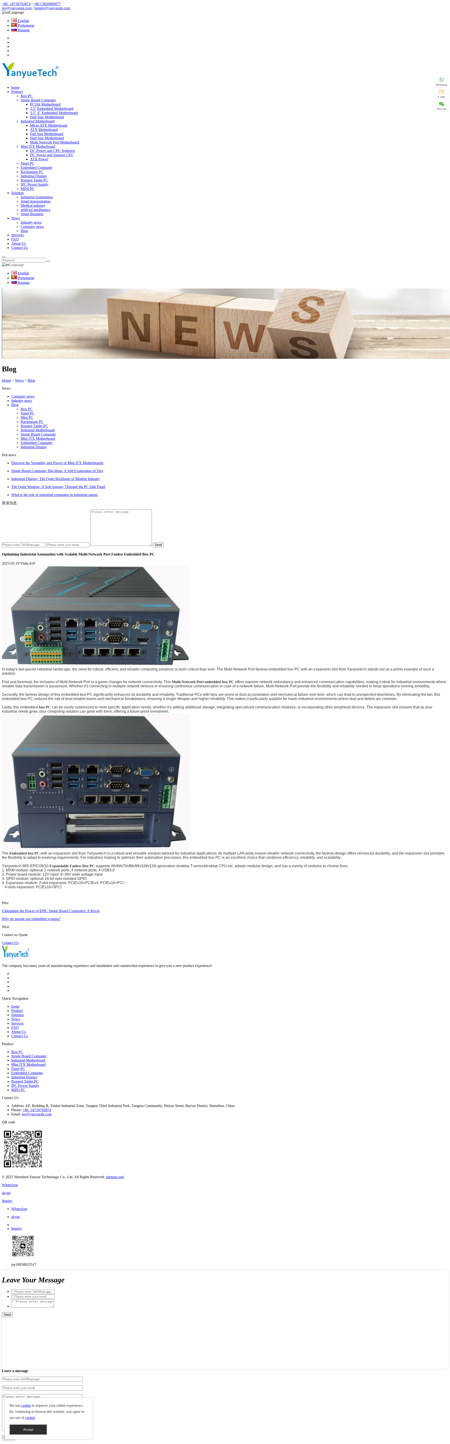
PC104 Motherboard (45, 104)
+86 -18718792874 (16, 4)
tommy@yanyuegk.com (52, 8)
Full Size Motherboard (46, 134)
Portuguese (25, 25)
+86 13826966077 (47, 4)
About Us (18, 243)
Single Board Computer (38, 100)
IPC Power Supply (35, 184)
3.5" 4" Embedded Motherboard (54, 113)
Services (17, 235)
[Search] (4, 257)
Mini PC (27, 417)
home (15, 87)
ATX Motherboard (44, 130)
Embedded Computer (36, 168)
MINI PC (28, 189)
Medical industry (33, 205)
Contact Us (19, 248)
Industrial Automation (37, 197)
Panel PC (27, 163)
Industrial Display (34, 176)
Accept (28, 1429)
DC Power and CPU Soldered (52, 151)
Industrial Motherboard (38, 121)
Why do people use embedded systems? (31, 919)
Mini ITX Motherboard (38, 146)
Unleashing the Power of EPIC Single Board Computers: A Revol (50, 911)
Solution (17, 193)
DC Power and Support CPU (51, 155)
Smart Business (32, 214)
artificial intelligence (35, 210)
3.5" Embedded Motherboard (51, 109)
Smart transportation (35, 201)
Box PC (27, 96)
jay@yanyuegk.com (17, 8)
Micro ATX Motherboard (48, 125)
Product (17, 92)
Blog (24, 231)
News (15, 218)
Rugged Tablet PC (34, 180)
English (23, 21)
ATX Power (39, 159)
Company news (32, 227)
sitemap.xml (115, 1177)
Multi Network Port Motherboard (54, 142)
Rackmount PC (32, 172)
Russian (23, 30)
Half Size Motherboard (47, 117)
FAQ (15, 239)
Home (6, 380)
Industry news (31, 222)
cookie (26, 1405)
